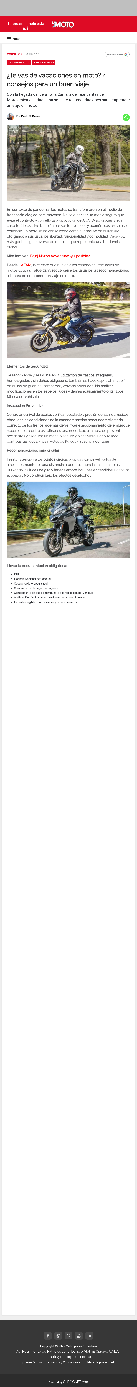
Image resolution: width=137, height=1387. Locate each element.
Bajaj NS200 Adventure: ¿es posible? (60, 256)
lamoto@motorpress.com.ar (68, 1357)
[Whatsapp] (126, 117)
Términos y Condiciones (63, 1362)
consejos (14, 54)
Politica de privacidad (99, 1362)
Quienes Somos (32, 1362)
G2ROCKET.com (76, 1382)
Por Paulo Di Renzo (28, 116)
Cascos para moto (19, 62)
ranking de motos (44, 62)
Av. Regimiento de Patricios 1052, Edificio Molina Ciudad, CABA (67, 1351)
